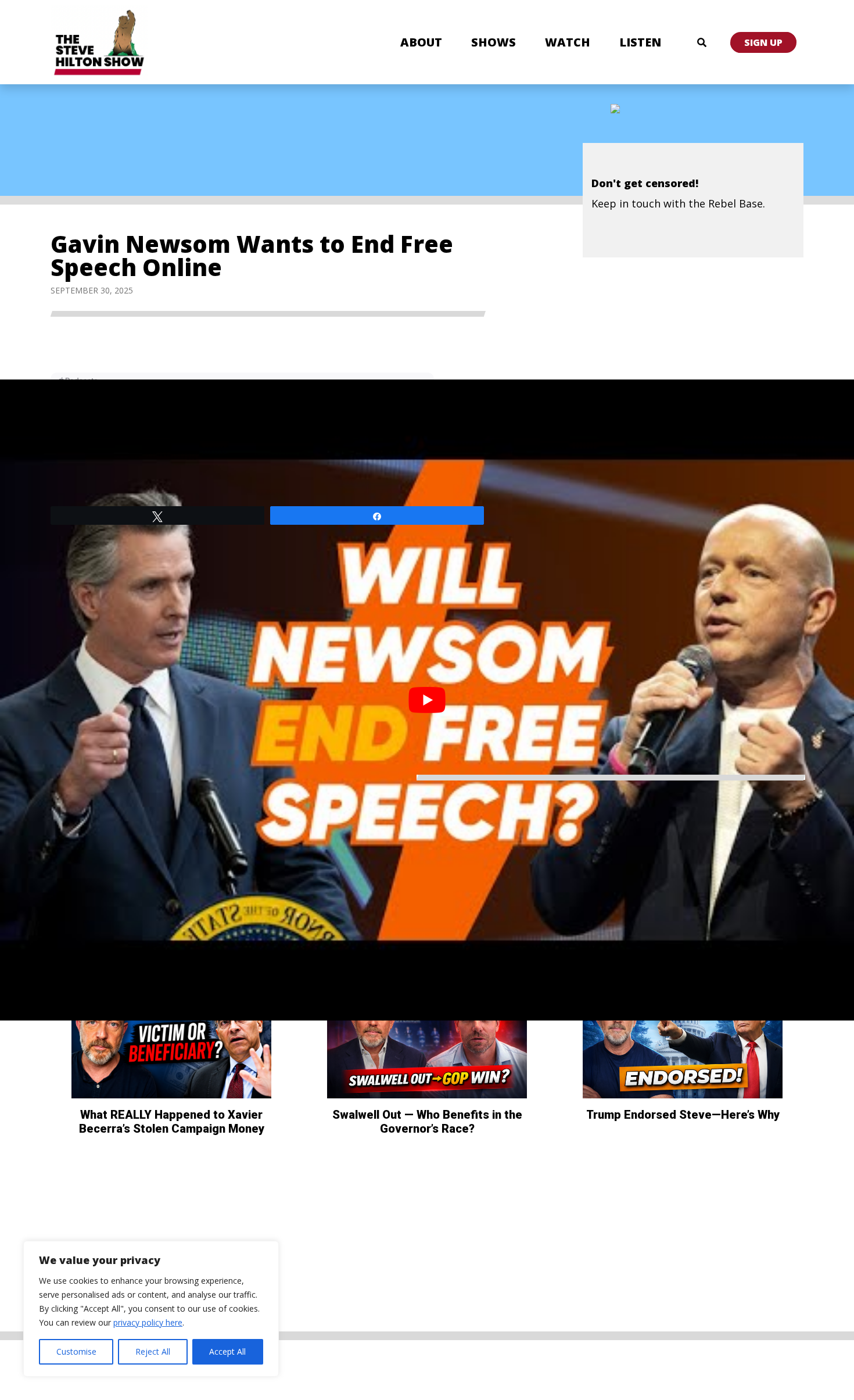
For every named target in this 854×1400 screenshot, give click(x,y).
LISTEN (640, 42)
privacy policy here (147, 1322)
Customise (76, 1351)
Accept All (227, 1351)
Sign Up (763, 42)
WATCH (567, 42)
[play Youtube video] (427, 700)
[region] (151, 1309)
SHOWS (493, 42)
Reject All (152, 1351)
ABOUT (421, 42)
